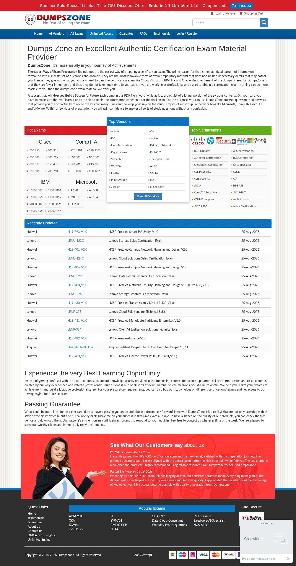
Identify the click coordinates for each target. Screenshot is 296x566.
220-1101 (76, 150)
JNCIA (197, 185)
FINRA (115, 173)
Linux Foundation (121, 145)
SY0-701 (75, 164)
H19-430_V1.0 (77, 303)
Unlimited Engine (39, 539)
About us (34, 526)
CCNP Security (202, 172)
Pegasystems (119, 152)
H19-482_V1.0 (77, 338)
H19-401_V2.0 (77, 249)
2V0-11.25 (76, 529)
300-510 (34, 164)
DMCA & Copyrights (41, 535)
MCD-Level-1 (202, 516)
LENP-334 (74, 329)
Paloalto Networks (161, 145)
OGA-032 (158, 516)
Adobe (115, 131)
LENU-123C (76, 240)
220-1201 (94, 171)
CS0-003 (75, 157)
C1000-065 (54, 197)
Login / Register (225, 13)
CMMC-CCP (119, 525)
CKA (72, 520)
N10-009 (93, 157)
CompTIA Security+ (205, 192)
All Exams (76, 33)
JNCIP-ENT (239, 192)
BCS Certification (243, 158)
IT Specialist (157, 187)
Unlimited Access (101, 33)
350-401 (52, 164)
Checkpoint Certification (208, 165)
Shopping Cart (253, 13)
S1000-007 (35, 204)
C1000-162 (54, 211)
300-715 (52, 157)
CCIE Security (202, 178)
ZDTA (114, 529)
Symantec (117, 159)
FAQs (143, 33)
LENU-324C (76, 294)
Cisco (153, 131)
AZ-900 (74, 190)
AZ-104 (93, 197)
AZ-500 (93, 190)
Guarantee (126, 33)
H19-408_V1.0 (77, 285)
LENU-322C (76, 276)
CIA (235, 178)
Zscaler (115, 187)
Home (38, 33)
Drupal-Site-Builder (80, 347)
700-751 (34, 150)
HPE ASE (238, 185)
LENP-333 (74, 311)
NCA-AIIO (200, 525)
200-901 (34, 157)
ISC (113, 138)
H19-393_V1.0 (77, 232)
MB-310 (75, 197)
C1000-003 (35, 190)
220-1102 (94, 150)
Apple (153, 166)
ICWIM (74, 525)
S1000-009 (54, 204)
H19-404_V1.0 (77, 267)
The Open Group (160, 159)
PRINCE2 (155, 152)
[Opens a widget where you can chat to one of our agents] (266, 541)
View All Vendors (148, 196)
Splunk (154, 173)
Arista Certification (244, 206)
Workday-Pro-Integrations (169, 525)
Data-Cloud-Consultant (167, 520)
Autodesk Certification (207, 158)
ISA (152, 180)
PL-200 (74, 204)
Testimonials (162, 33)
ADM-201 (75, 516)
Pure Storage (119, 180)
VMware (116, 166)
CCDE (236, 172)
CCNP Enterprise (204, 199)
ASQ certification (243, 151)
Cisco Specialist (242, 165)
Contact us (35, 531)
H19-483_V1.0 (77, 356)
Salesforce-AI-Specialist (209, 520)
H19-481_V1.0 (77, 320)
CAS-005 (93, 164)
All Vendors (56, 33)
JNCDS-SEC (200, 206)
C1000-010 (54, 190)
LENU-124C (76, 258)
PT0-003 (75, 171)
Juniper (154, 138)
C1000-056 (35, 197)
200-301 (52, 150)
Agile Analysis (241, 199)
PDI (113, 516)
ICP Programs (202, 151)
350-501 (34, 171)
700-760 (52, 171)
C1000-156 (35, 211)
